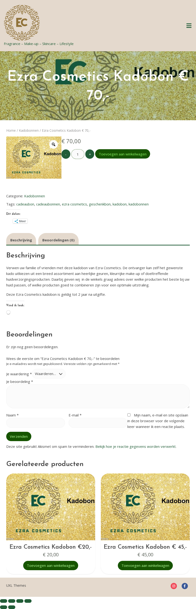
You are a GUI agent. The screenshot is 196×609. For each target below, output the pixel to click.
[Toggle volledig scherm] (11, 601)
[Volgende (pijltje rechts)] (11, 607)
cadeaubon (25, 204)
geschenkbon (100, 204)
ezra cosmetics (74, 204)
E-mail (75, 415)
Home (11, 130)
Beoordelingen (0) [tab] (58, 240)
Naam (12, 415)
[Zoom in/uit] (3, 601)
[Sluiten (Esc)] (28, 601)
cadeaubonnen (48, 204)
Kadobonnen (29, 130)
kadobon (120, 204)
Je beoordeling (19, 381)
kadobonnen (139, 204)
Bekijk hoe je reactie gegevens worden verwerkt (135, 446)
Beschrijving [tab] (21, 240)
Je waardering (19, 373)
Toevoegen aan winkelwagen (123, 154)
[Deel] (19, 601)
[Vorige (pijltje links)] (3, 607)
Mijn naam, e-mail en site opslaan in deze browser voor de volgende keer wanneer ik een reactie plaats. (157, 421)
